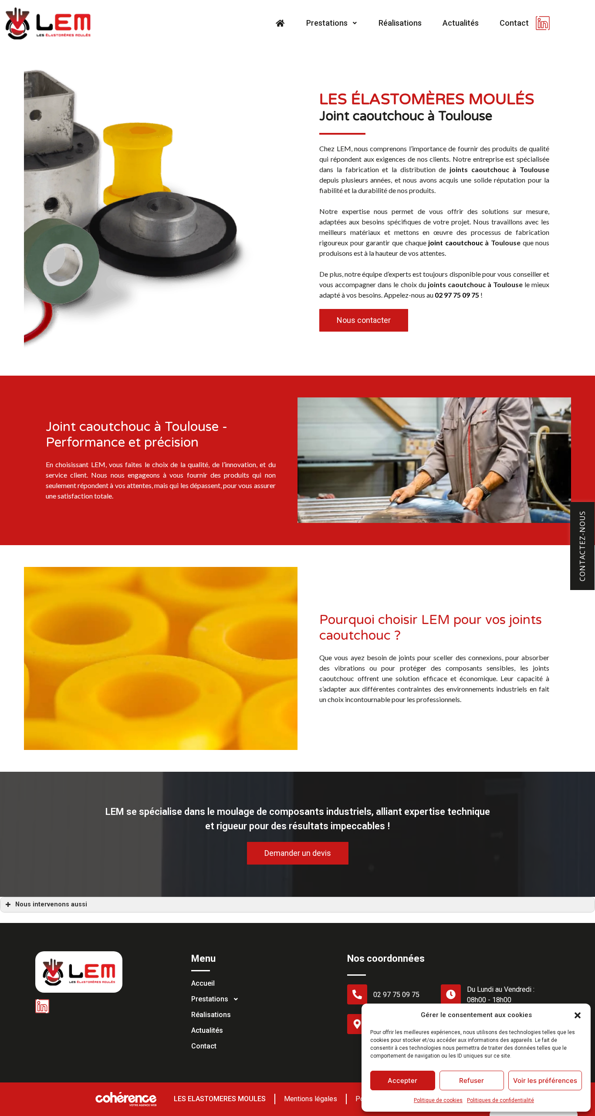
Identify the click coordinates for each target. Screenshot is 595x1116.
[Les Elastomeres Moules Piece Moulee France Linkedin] (543, 23)
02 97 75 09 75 (457, 295)
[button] (577, 1015)
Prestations (327, 22)
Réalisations (400, 22)
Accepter (402, 1080)
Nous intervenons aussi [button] (51, 904)
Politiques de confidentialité (500, 1100)
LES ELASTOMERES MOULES (220, 1099)
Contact (514, 22)
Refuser (471, 1080)
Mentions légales (310, 1099)
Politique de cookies (438, 1100)
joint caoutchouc (455, 242)
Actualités (461, 22)
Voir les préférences (545, 1080)
